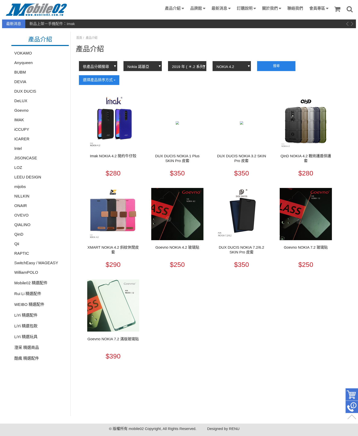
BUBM (20, 72)
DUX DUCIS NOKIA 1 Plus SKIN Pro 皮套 (177, 158)
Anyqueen (23, 63)
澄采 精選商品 (26, 347)
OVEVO (21, 215)
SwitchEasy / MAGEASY (36, 263)
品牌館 (196, 8)
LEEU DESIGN (27, 177)
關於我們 (270, 8)
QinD (18, 234)
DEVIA (20, 82)
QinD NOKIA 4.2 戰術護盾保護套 (306, 158)
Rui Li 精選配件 (27, 294)
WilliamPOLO (26, 272)
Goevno (21, 110)
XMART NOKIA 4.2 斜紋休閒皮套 (113, 249)
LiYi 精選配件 (25, 315)
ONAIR (20, 205)
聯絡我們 (295, 8)
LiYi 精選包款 (25, 326)
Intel (18, 148)
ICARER (21, 139)
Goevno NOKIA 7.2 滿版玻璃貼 (113, 339)
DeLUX (20, 101)
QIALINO (22, 225)
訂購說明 (245, 8)
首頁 (79, 37)
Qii (16, 244)
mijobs (20, 186)
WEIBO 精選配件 (29, 304)
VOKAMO (23, 53)
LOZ (18, 167)
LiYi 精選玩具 (25, 337)
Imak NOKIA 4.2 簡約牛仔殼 (113, 156)
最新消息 (219, 8)
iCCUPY (21, 129)
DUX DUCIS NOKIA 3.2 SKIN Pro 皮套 (241, 158)
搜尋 (276, 66)
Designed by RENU (223, 429)
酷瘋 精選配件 (26, 358)
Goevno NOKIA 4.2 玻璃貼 (177, 247)
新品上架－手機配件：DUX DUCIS (58, 24)
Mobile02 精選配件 (30, 283)
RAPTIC (21, 253)
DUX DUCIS (25, 91)
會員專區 (317, 8)
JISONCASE (25, 158)
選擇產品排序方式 (98, 80)
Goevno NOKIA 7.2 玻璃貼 (306, 247)
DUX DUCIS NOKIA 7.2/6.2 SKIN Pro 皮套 (241, 249)
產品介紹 (173, 8)
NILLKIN (21, 196)
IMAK (19, 120)
